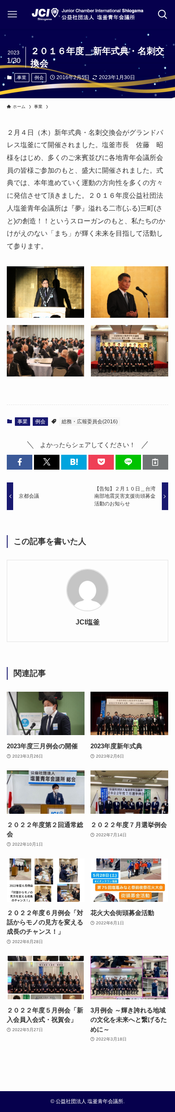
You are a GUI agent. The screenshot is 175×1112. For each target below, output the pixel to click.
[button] (19, 462)
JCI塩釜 (88, 622)
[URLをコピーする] (155, 462)
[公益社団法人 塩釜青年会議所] (87, 14)
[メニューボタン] (12, 14)
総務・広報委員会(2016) (90, 422)
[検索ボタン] (162, 14)
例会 (39, 77)
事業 (21, 77)
